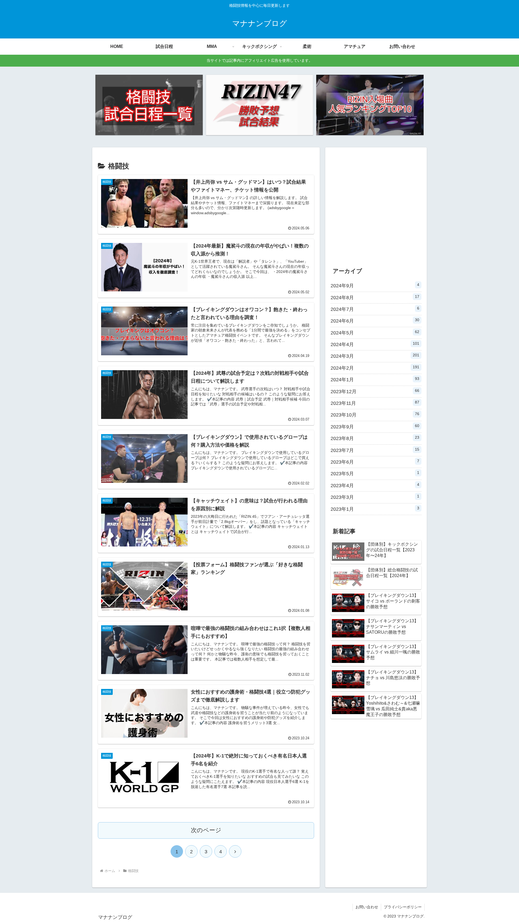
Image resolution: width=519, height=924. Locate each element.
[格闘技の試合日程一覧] (148, 105)
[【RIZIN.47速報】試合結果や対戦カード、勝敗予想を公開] (259, 105)
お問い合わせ (366, 907)
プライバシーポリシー (403, 907)
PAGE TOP (503, 892)
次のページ (206, 830)
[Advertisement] (376, 208)
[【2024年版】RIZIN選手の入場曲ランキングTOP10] (369, 105)
